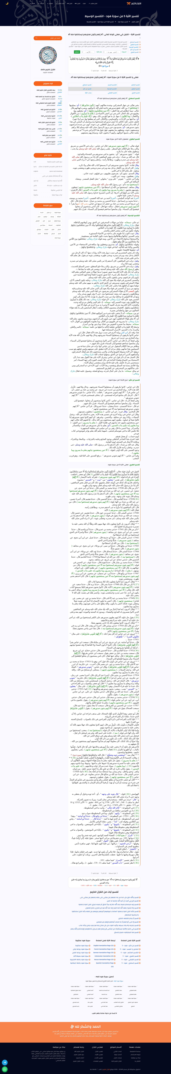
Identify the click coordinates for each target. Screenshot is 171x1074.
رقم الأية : (99, 52)
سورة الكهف (57, 221)
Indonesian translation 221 (104, 956)
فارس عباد (90, 1006)
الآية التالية (95, 70)
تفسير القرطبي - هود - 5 (130, 959)
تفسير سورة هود (122, 22)
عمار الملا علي (104, 1006)
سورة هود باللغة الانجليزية (79, 959)
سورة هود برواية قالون (80, 952)
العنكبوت (58, 225)
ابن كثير (124, 332)
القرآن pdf (69, 3)
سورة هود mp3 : (118, 981)
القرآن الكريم (135, 22)
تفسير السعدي (134, 42)
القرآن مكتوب (93, 3)
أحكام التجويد (80, 1058)
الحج (44, 221)
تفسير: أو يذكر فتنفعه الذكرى (128, 918)
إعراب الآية (88, 93)
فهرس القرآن (99, 1051)
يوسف (52, 217)
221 (95, 885)
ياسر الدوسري (76, 1006)
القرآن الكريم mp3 (116, 1061)
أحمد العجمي (90, 994)
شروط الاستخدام (135, 1054)
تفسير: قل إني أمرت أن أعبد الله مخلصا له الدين (123, 900)
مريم (49, 221)
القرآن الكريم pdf (79, 1051)
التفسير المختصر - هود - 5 (130, 952)
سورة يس (42, 225)
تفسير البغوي (134, 44)
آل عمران (49, 212)
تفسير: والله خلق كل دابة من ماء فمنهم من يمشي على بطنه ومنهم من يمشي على (109, 897)
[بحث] (36, 38)
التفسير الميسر (112, 85)
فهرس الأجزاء (99, 1054)
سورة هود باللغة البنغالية (79, 963)
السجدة (50, 225)
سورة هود (105, 66)
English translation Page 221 (104, 945)
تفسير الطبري (134, 52)
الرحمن (53, 234)
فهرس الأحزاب (98, 1058)
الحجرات (46, 229)
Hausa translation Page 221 (104, 959)
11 (106, 885)
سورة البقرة (58, 212)
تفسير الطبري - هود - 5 (131, 956)
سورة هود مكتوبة (81, 945)
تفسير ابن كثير (134, 49)
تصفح (77, 51)
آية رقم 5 (103, 70)
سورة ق (39, 229)
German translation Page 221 (103, 952)
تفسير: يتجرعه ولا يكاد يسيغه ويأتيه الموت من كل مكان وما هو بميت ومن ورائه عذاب (109, 925)
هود (122, 885)
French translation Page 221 (104, 949)
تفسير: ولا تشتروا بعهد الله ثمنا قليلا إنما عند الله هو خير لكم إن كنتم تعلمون (112, 907)
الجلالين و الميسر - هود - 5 (129, 949)
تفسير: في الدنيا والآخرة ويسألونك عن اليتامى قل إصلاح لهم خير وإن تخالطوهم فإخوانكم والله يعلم (105, 928)
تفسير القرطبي (112, 93)
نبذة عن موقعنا (135, 1058)
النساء (41, 212)
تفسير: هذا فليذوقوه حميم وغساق (126, 932)
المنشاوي (75, 994)
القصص (37, 221)
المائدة (59, 217)
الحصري (133, 1006)
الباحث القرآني (61, 3)
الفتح (53, 229)
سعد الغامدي (118, 994)
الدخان (59, 229)
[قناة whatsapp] (5, 1069)
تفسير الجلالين (135, 85)
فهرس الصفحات (98, 1061)
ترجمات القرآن (118, 1058)
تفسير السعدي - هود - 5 (130, 963)
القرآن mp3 (77, 3)
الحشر (39, 234)
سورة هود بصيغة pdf (81, 956)
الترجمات (42, 3)
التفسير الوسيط (133, 47)
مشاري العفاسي (118, 1006)
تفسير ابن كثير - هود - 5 (130, 945)
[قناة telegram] (5, 1062)
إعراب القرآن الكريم (78, 1061)
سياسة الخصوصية (135, 1051)
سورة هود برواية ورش (80, 949)
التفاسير (51, 3)
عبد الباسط (104, 994)
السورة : (124, 52)
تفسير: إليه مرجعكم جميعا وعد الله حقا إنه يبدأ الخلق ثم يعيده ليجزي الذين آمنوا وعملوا (108, 904)
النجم (59, 234)
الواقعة (46, 234)
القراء (84, 3)
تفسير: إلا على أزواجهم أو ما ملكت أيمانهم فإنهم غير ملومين (117, 921)
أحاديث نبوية (118, 1054)
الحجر (39, 217)
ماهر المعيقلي (132, 994)
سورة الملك (58, 238)
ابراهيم (45, 217)
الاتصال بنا (32, 3)
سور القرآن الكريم (79, 1054)
